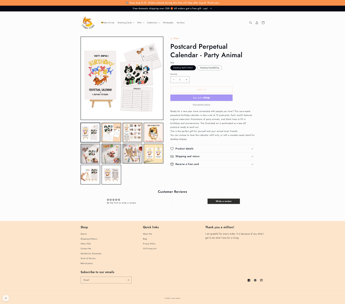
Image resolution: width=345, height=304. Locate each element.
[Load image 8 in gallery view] (153, 153)
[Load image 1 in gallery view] (90, 132)
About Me (147, 233)
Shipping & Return (89, 238)
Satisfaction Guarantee (91, 253)
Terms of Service (88, 258)
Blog (145, 238)
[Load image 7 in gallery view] (132, 153)
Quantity (173, 74)
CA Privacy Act (150, 248)
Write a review (224, 201)
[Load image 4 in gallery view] (153, 132)
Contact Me (86, 248)
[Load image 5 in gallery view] (90, 153)
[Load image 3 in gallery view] (132, 132)
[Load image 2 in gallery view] (111, 132)
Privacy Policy (149, 243)
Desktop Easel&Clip (209, 67)
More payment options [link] (201, 104)
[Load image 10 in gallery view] (111, 174)
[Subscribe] (128, 280)
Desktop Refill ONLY (183, 67)
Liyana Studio (176, 298)
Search (84, 233)
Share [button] (176, 38)
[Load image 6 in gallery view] (111, 153)
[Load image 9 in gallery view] (90, 174)
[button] (126, 23)
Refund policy (87, 263)
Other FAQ (86, 243)
